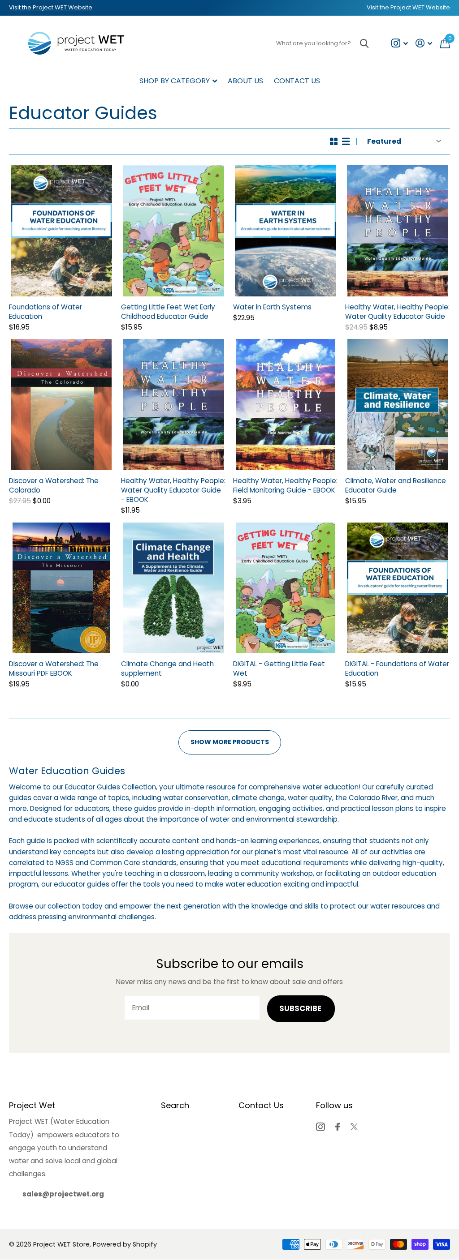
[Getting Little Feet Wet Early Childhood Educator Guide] (173, 230)
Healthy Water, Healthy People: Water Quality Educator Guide (397, 311)
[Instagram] (320, 1127)
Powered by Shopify (125, 1244)
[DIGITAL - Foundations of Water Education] (397, 588)
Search (175, 1105)
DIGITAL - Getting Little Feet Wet (279, 668)
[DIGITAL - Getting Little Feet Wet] (285, 588)
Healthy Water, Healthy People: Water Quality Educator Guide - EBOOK (173, 490)
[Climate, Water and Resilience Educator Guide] (397, 404)
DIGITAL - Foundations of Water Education (397, 668)
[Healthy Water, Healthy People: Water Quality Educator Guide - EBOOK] (173, 404)
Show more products (230, 741)
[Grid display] (334, 141)
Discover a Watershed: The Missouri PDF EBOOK (54, 668)
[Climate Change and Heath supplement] (173, 588)
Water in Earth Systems (272, 307)
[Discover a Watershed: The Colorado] (61, 404)
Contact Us (297, 81)
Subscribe (301, 1008)
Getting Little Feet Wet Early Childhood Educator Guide (168, 311)
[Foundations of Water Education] (61, 230)
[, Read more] (399, 43)
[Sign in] (424, 43)
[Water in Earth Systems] (285, 230)
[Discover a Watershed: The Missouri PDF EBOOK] (61, 588)
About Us (245, 81)
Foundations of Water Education (45, 311)
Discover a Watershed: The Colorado (54, 485)
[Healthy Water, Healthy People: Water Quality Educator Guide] (397, 230)
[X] (354, 1126)
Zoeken (364, 43)
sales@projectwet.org (63, 1194)
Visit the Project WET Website (50, 7)
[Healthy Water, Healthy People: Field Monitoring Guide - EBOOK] (285, 404)
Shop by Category (174, 81)
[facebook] (337, 1127)
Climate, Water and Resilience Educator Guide (395, 485)
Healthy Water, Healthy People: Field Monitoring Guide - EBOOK (285, 485)
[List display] (346, 141)
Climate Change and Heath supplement (167, 668)
